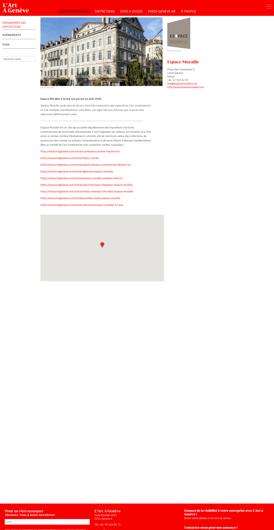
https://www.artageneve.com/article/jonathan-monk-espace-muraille (80, 198)
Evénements (11, 35)
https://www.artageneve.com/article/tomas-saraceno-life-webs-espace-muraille (86, 191)
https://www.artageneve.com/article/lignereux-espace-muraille (76, 171)
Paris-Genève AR (161, 11)
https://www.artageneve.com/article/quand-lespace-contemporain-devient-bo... (86, 164)
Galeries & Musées (74, 11)
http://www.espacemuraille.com (185, 87)
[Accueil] (17, 8)
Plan (5, 44)
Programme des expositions (14, 25)
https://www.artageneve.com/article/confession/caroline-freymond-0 (80, 151)
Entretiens (105, 11)
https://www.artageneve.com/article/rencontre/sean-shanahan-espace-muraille (86, 184)
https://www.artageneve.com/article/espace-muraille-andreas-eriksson (81, 178)
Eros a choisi (131, 11)
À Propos (188, 11)
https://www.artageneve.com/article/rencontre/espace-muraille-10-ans (81, 204)
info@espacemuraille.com (182, 83)
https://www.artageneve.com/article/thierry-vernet (69, 158)
